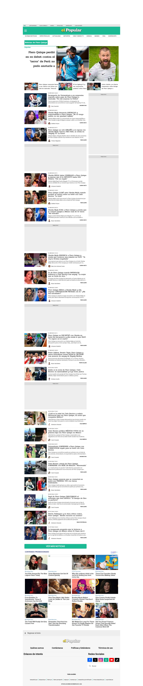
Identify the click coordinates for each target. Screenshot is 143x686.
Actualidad (56, 36)
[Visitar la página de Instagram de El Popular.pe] (100, 660)
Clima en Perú (78, 25)
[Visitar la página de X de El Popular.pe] (95, 660)
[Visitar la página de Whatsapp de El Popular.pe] (106, 660)
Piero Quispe (83, 140)
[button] (25, 31)
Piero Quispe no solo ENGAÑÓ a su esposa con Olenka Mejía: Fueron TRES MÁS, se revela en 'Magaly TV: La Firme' (67, 132)
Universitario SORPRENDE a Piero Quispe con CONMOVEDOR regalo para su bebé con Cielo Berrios (66, 448)
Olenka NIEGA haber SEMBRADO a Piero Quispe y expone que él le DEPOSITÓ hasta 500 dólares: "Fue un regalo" (67, 177)
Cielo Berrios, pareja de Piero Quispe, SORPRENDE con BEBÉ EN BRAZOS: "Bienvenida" (67, 464)
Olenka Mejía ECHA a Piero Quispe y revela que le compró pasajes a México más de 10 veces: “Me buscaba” (67, 212)
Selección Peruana (82, 522)
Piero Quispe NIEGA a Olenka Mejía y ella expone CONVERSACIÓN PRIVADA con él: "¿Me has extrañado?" (66, 292)
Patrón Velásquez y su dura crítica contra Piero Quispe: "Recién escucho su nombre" (65, 514)
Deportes (66, 36)
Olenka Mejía (83, 122)
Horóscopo (69, 25)
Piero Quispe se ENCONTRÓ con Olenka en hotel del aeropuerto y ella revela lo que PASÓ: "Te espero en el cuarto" (67, 337)
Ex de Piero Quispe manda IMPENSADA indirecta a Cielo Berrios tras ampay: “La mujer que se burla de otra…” (67, 274)
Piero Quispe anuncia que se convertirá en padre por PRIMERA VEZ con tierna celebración (65, 481)
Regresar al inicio (34, 633)
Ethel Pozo (60, 25)
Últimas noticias (31, 36)
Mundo (52, 25)
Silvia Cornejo (43, 25)
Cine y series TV (78, 36)
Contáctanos (57, 648)
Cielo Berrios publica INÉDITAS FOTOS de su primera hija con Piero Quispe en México (66, 432)
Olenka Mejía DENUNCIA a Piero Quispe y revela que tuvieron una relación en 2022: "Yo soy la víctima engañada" (66, 257)
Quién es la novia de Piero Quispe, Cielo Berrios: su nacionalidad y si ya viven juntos (66, 371)
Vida (103, 36)
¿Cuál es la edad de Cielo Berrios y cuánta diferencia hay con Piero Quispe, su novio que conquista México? (67, 415)
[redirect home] (71, 641)
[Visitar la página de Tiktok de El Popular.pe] (117, 660)
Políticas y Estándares (80, 648)
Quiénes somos (37, 648)
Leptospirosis (32, 25)
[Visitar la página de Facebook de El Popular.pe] (89, 660)
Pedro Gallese (83, 362)
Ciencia (89, 36)
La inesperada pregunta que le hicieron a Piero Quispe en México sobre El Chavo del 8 (66, 530)
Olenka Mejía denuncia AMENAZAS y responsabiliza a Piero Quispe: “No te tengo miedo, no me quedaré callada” (65, 114)
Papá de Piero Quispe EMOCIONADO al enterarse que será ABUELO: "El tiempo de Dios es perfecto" (67, 498)
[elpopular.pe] (71, 32)
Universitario (83, 105)
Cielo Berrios (83, 423)
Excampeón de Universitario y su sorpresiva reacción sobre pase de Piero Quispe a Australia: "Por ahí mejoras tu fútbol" (65, 97)
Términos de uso (105, 648)
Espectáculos (45, 36)
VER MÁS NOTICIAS (55, 546)
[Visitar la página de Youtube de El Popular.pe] (111, 660)
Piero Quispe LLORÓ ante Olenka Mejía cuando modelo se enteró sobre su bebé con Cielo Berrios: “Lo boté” (67, 194)
